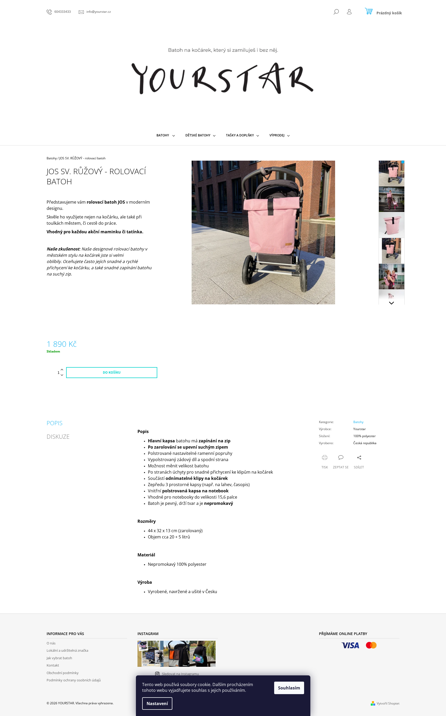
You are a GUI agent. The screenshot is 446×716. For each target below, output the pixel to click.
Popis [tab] (54, 423)
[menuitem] (165, 135)
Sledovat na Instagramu (180, 673)
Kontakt (53, 665)
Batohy (358, 422)
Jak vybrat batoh (59, 658)
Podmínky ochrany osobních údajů (74, 680)
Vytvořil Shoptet (388, 703)
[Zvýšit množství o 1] (62, 370)
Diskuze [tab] (58, 436)
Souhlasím (289, 688)
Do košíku (112, 372)
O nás (51, 643)
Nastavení (157, 703)
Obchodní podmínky (63, 672)
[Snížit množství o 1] (62, 375)
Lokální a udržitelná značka (67, 650)
